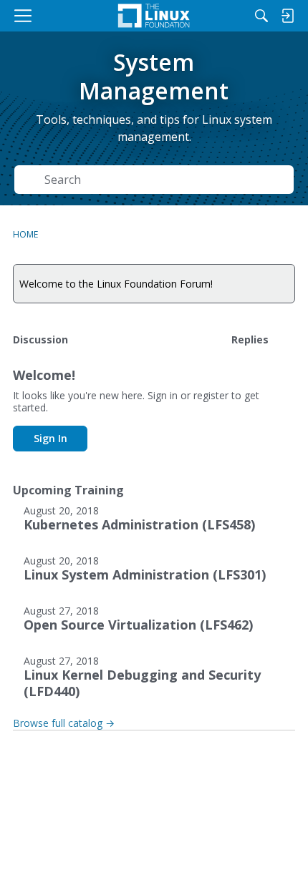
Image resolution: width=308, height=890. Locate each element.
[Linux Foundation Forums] (154, 15)
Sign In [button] (50, 438)
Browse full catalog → (64, 723)
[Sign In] (287, 15)
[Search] (261, 15)
